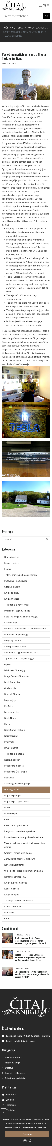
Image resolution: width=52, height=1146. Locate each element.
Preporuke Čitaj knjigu (15, 771)
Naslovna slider (12, 759)
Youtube (10, 1110)
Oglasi (7, 664)
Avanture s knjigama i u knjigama (20, 652)
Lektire (7, 569)
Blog (20, 27)
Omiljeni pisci (10, 688)
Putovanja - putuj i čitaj (15, 580)
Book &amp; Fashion (14, 729)
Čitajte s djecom (12, 586)
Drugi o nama (11, 747)
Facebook (11, 1094)
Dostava (9, 1067)
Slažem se (27, 1134)
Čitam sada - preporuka (16, 825)
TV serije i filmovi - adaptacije (18, 900)
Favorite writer (11, 712)
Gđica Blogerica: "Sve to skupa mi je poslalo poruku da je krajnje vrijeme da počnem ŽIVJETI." (32, 974)
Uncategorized (37, 27)
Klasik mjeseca (11, 888)
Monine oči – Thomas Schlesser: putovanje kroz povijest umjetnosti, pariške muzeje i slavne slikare (30, 957)
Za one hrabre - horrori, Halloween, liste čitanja (24, 845)
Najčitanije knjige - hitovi (16, 801)
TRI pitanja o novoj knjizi (16, 604)
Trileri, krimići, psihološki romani (20, 574)
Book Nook (10, 718)
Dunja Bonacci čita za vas (16, 676)
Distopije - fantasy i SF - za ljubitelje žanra (25, 628)
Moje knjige (10, 700)
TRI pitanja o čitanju (14, 753)
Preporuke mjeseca (14, 765)
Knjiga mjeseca (11, 598)
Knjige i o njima (11, 894)
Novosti (8, 807)
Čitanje (7, 918)
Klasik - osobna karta (14, 906)
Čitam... (7, 819)
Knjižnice (8, 706)
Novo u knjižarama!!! (14, 864)
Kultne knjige (10, 622)
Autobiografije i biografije (17, 783)
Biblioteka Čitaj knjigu (15, 670)
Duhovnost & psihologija (16, 634)
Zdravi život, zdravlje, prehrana (19, 858)
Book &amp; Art (12, 682)
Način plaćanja (12, 1062)
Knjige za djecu (11, 592)
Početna (8, 27)
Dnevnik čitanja (12, 694)
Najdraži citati (11, 735)
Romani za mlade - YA (15, 876)
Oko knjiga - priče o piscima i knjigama (23, 870)
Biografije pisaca (12, 640)
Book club (9, 777)
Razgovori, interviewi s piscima (19, 831)
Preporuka (9, 912)
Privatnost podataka (15, 1078)
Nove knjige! (10, 813)
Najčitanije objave (13, 795)
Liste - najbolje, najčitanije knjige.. (21, 616)
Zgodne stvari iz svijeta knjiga (19, 658)
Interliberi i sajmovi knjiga (17, 610)
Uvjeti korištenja (13, 1057)
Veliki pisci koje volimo (15, 646)
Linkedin (10, 1099)
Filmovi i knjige (11, 563)
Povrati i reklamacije (15, 1073)
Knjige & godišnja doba (15, 882)
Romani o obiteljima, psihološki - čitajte (23, 837)
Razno (7, 724)
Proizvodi (9, 741)
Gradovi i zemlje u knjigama (18, 852)
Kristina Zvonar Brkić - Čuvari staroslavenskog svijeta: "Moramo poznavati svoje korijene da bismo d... (31, 941)
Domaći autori (11, 557)
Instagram (11, 1104)
